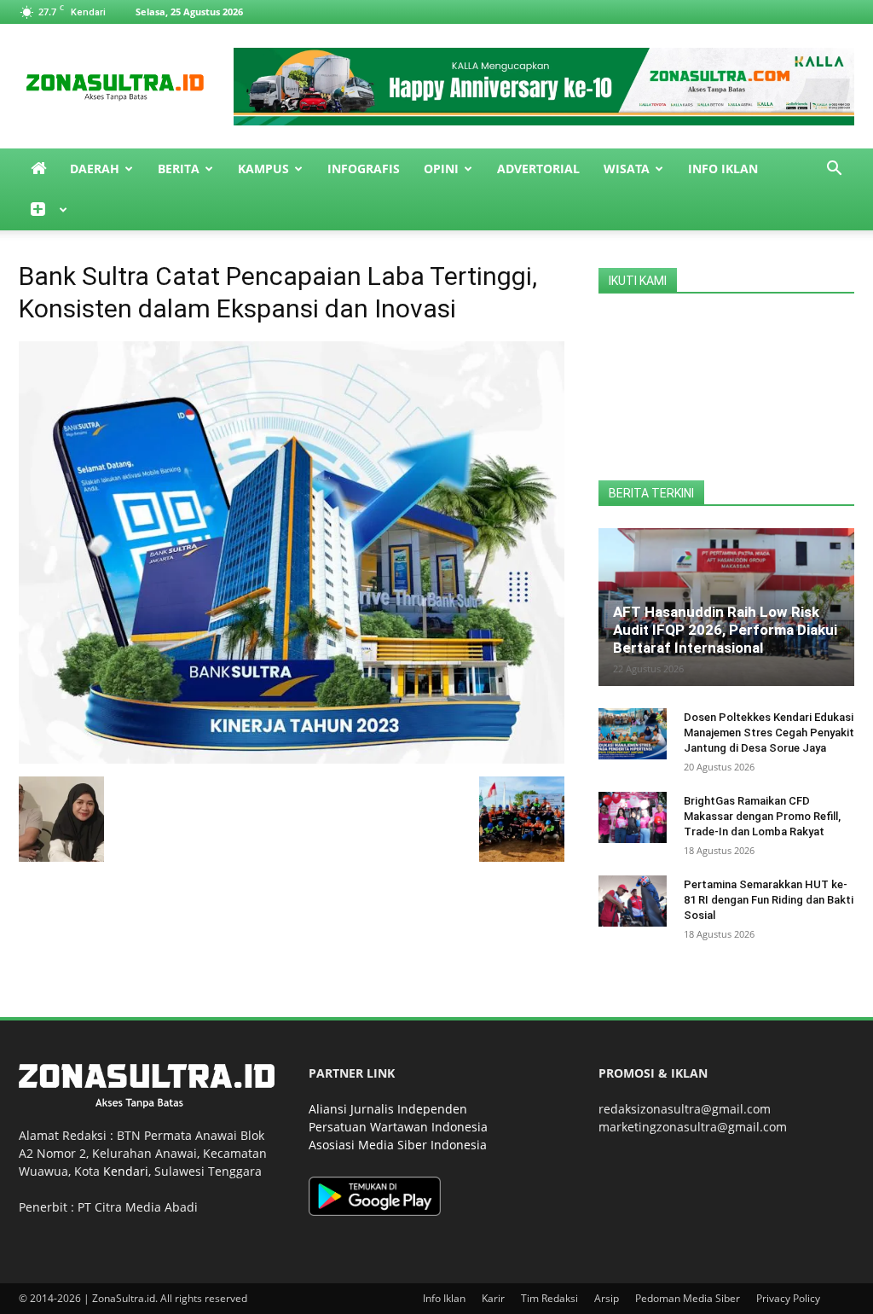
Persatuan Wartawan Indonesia (398, 1127)
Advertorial (538, 168)
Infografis (363, 168)
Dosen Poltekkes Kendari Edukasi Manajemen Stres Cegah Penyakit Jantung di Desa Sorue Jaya (769, 732)
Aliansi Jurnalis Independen (388, 1109)
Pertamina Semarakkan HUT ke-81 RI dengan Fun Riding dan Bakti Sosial (768, 900)
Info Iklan (723, 168)
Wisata (627, 168)
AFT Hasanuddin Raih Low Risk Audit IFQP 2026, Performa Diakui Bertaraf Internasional (725, 629)
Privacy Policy (788, 1298)
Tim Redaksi (549, 1298)
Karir (493, 1298)
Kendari (125, 1171)
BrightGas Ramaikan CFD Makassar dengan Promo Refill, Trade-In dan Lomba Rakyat (762, 816)
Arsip (606, 1298)
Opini (441, 168)
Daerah (94, 168)
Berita (178, 168)
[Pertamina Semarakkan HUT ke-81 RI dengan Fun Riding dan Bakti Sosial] (632, 901)
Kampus (263, 168)
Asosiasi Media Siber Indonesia (398, 1145)
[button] (833, 170)
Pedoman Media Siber (687, 1298)
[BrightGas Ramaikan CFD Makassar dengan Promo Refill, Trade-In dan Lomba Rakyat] (632, 817)
